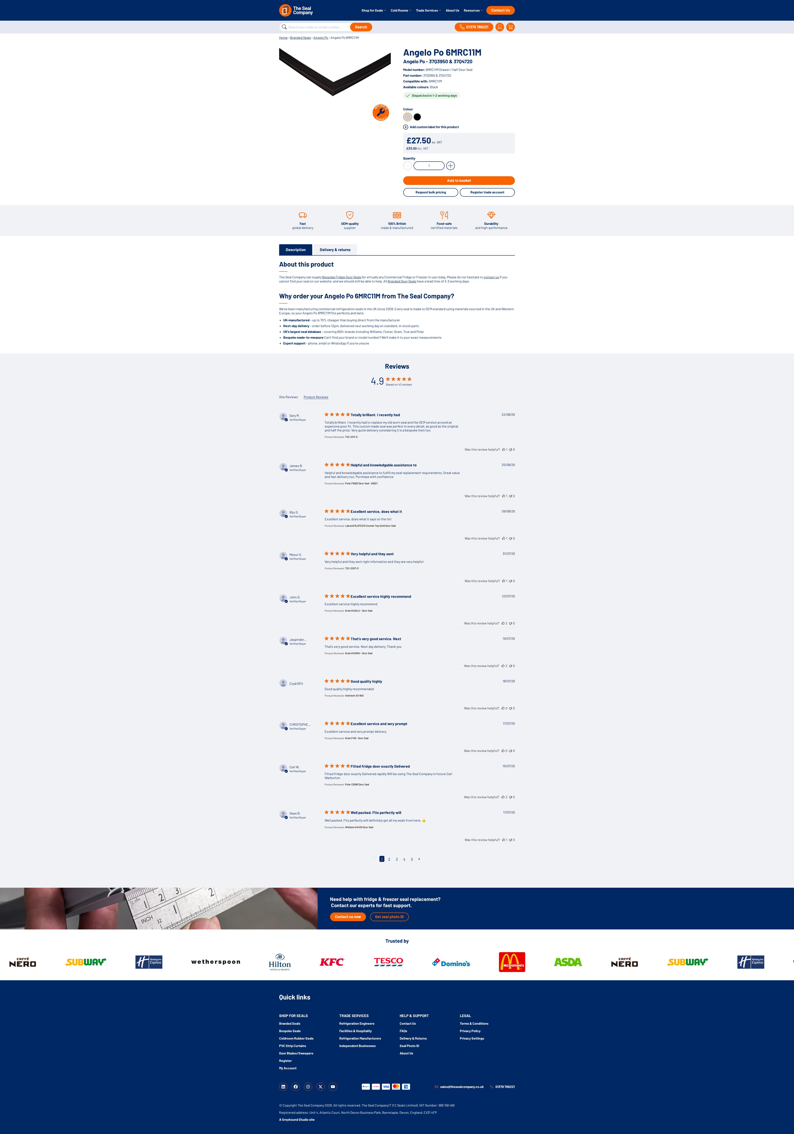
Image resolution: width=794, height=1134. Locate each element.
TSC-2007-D (352, 568)
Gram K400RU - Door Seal (358, 653)
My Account (288, 1068)
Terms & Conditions (474, 1023)
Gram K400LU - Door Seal (358, 610)
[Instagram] (308, 1087)
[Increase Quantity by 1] (450, 165)
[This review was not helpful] (510, 449)
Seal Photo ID (409, 1046)
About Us (452, 10)
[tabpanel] (397, 302)
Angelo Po (320, 37)
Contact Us (500, 10)
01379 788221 (505, 1087)
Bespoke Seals (290, 1031)
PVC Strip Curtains (292, 1046)
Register (285, 1061)
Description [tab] (296, 249)
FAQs (403, 1031)
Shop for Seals (373, 10)
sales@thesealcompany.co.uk (462, 1087)
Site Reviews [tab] (288, 397)
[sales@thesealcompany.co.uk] (436, 1086)
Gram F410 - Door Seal (356, 738)
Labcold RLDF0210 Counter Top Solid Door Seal (370, 525)
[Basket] (510, 27)
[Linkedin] (283, 1087)
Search (361, 26)
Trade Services (427, 10)
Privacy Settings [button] (472, 1038)
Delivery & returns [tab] (335, 249)
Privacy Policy (470, 1031)
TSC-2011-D (351, 436)
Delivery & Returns (413, 1038)
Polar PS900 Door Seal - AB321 (361, 483)
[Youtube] (333, 1087)
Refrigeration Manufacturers (360, 1038)
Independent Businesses (357, 1046)
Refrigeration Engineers (356, 1023)
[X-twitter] (320, 1087)
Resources (472, 10)
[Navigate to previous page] (374, 857)
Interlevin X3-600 (354, 695)
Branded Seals (300, 37)
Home (283, 37)
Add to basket (459, 180)
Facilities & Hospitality (355, 1031)
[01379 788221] (491, 1086)
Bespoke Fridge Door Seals (341, 277)
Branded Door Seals (402, 281)
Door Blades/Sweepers (296, 1053)
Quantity (409, 158)
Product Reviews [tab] (316, 397)
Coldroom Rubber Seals (296, 1038)
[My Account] (499, 27)
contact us (491, 277)
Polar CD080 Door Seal (357, 784)
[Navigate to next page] (419, 859)
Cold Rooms (400, 10)
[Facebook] (296, 1087)
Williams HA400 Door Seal (359, 827)
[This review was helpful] (503, 449)
